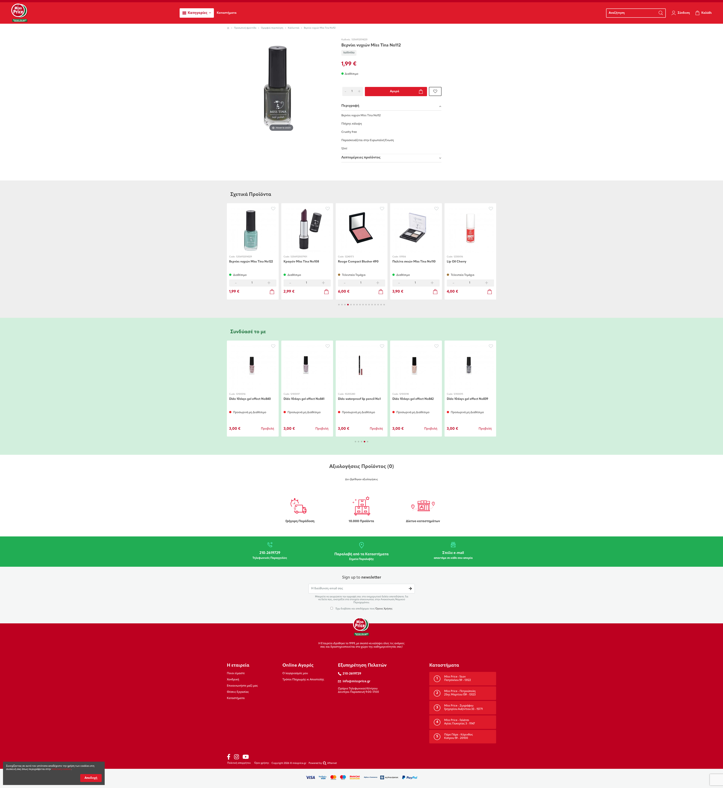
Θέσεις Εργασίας (238, 692)
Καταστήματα (236, 698)
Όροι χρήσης (261, 763)
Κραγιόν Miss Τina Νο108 (301, 261)
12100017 (295, 394)
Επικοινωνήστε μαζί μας (242, 686)
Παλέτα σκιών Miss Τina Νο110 (414, 261)
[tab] (391, 106)
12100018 (404, 394)
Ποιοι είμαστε (236, 673)
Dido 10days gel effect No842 (413, 399)
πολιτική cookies (61, 769)
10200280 (350, 394)
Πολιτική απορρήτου (239, 763)
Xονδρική (233, 679)
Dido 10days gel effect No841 (304, 399)
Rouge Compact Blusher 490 (358, 261)
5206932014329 (244, 257)
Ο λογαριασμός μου (295, 673)
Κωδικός (345, 40)
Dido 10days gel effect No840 (250, 399)
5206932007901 (299, 257)
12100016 (241, 394)
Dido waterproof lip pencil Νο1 (359, 399)
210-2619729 (352, 673)
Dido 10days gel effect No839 (467, 399)
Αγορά (394, 91)
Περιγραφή (350, 106)
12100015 (458, 394)
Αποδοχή (91, 778)
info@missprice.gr (356, 681)
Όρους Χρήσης (384, 609)
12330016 (458, 257)
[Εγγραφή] (410, 588)
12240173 (349, 257)
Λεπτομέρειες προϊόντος (361, 157)
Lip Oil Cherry (456, 261)
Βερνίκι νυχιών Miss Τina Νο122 (251, 261)
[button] (197, 13)
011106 (402, 257)
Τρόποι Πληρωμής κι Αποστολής (303, 679)
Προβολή (267, 428)
